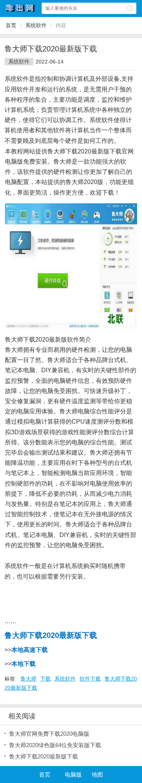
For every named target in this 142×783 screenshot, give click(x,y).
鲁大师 (28, 679)
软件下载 (90, 679)
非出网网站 (20, 8)
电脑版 (73, 774)
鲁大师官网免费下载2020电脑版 (49, 733)
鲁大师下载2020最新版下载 (43, 756)
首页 (11, 25)
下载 (45, 679)
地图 (97, 774)
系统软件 (36, 25)
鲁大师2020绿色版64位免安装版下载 (55, 745)
